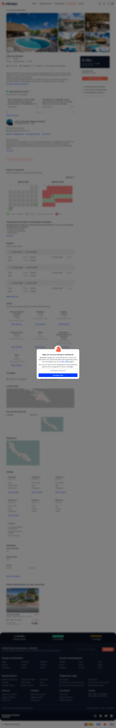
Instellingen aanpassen (58, 370)
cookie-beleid (64, 362)
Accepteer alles (58, 375)
